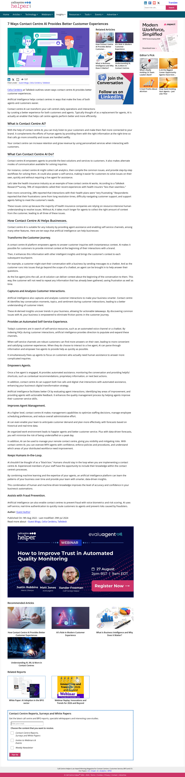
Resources (74, 14)
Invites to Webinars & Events (25, 741)
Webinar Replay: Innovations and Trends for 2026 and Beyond (70, 701)
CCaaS (93, 771)
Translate (173, 2)
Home (6, 14)
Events (98, 14)
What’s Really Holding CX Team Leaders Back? (147, 72)
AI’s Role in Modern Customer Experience (123, 46)
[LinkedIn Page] (145, 3)
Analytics (103, 771)
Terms (93, 775)
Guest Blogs (24, 83)
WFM (110, 771)
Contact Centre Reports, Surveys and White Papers (40, 713)
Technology (30, 14)
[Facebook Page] (150, 3)
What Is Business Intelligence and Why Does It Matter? (105, 65)
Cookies (100, 775)
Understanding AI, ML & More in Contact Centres (123, 65)
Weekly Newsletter (24, 747)
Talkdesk (46, 83)
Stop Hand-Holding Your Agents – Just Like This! (167, 91)
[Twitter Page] (158, 3)
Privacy (107, 775)
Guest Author (23, 511)
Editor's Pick (147, 55)
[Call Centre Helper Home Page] (21, 9)
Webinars (46, 14)
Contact (114, 775)
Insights (60, 14)
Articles (16, 14)
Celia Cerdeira (36, 83)
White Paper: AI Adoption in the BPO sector (26, 701)
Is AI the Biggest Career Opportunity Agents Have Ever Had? (167, 73)
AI (97, 771)
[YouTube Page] (154, 3)
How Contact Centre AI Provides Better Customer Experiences (104, 48)
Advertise (111, 14)
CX (89, 771)
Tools (87, 14)
